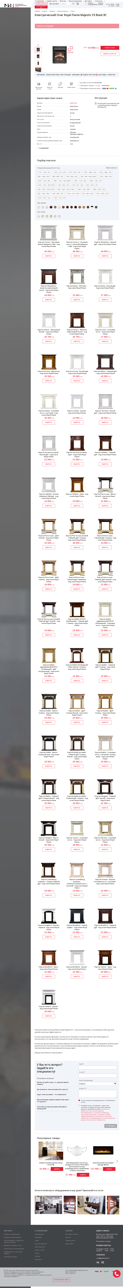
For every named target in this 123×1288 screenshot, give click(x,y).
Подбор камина (100, 3)
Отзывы (37, 1256)
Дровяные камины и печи (13, 1245)
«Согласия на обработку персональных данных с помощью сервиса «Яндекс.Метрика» (95, 1114)
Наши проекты (40, 1247)
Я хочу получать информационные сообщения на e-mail (98, 1101)
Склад (37, 1240)
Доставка (102, 75)
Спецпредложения (10, 1257)
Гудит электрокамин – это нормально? (52, 1094)
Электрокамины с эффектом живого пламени (14, 1241)
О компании (41, 1230)
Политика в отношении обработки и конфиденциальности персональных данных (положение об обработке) (28, 1275)
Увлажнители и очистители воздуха (13, 1252)
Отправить (111, 1126)
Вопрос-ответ (39, 1250)
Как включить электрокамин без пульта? (52, 1089)
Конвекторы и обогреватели (14, 1248)
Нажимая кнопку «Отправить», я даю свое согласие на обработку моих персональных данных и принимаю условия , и (98, 1113)
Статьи (37, 1253)
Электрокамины (63, 11)
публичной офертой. (37, 1272)
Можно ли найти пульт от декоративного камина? (53, 1083)
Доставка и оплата (71, 1234)
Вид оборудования (86, 1080)
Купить (57, 1169)
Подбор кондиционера (93, 3)
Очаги (72, 11)
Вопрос (82, 1088)
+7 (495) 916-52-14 (41, 3)
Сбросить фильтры (111, 167)
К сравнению (44, 148)
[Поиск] (73, 4)
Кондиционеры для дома (12, 1237)
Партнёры (38, 1259)
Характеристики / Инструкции (58, 75)
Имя (80, 1064)
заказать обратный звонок (42, 4)
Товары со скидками (45, 26)
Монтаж (68, 1237)
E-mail (81, 1072)
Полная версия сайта (61, 1280)
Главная (37, 11)
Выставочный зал (41, 7)
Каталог (56, 4)
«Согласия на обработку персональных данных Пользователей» (95, 1111)
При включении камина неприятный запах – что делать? (53, 1101)
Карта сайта (69, 1244)
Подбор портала (89, 75)
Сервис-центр (70, 1240)
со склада (97, 85)
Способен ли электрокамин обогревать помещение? (52, 1108)
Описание (76, 75)
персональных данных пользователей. (28, 1273)
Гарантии (111, 75)
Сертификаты (39, 1234)
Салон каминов (43, 31)
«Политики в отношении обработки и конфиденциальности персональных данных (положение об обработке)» (98, 1118)
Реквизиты (38, 1237)
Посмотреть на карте (103, 1241)
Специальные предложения (47, 37)
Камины (52, 11)
